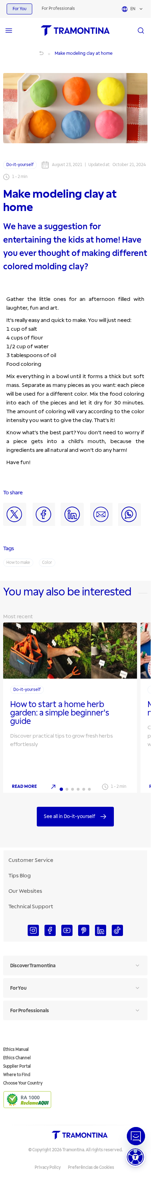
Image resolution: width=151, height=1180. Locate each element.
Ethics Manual (16, 1049)
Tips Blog (19, 875)
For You (19, 9)
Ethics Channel (17, 1058)
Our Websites (25, 891)
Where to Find (16, 1075)
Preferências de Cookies (91, 1167)
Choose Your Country (22, 1083)
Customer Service (30, 860)
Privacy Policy (48, 1167)
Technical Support (30, 906)
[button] (135, 1157)
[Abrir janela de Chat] (136, 1136)
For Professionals (58, 8)
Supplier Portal (17, 1066)
